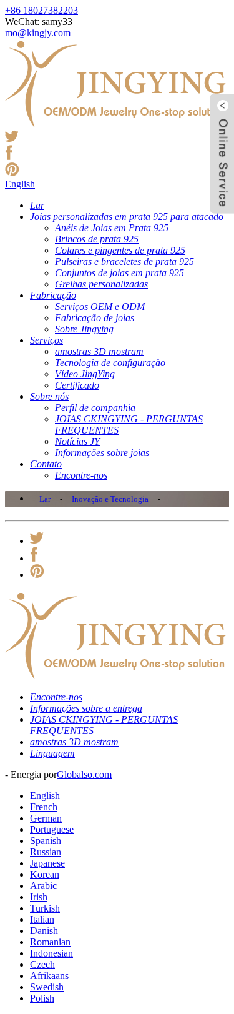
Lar (45, 499)
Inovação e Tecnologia (110, 499)
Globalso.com (84, 774)
